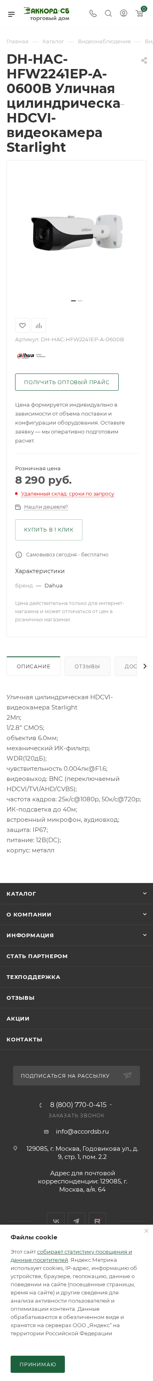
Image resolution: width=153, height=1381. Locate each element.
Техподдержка (33, 977)
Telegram (76, 1221)
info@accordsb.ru (82, 1131)
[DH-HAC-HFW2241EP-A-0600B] (77, 232)
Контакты (24, 1039)
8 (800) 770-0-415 (78, 1105)
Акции (18, 1018)
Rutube (97, 1221)
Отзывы (87, 666)
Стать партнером (37, 956)
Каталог (21, 893)
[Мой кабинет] (123, 14)
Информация (30, 935)
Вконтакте (55, 1221)
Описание (33, 666)
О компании (29, 914)
